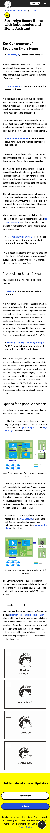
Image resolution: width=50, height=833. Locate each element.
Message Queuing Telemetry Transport (26, 342)
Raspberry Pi (13, 54)
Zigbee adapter (27, 427)
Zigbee (10, 291)
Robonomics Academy (15, 10)
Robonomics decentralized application (26, 615)
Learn (34, 10)
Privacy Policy (25, 827)
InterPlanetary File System (19, 237)
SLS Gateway (26, 519)
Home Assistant (14, 86)
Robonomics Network (17, 138)
